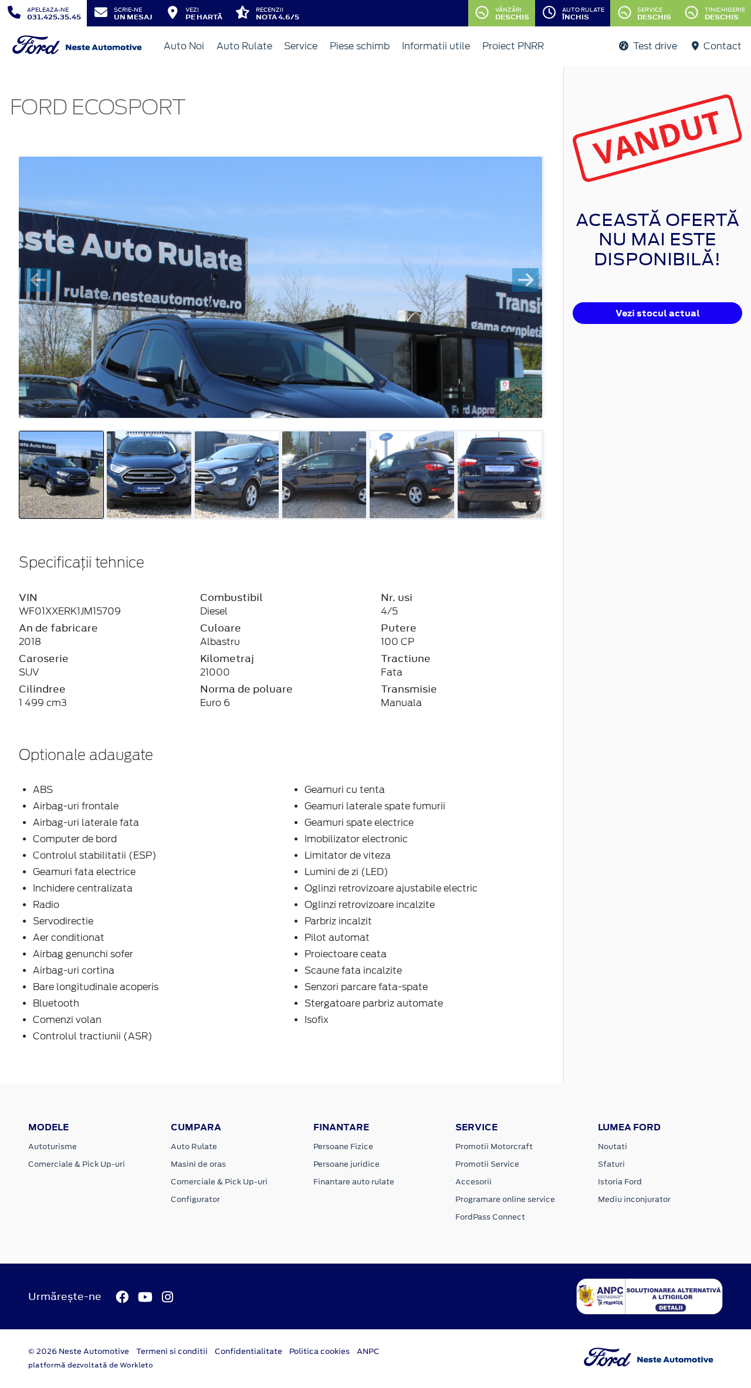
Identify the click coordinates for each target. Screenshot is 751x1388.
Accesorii (473, 1181)
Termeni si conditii (172, 1351)
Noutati (612, 1146)
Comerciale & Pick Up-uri (76, 1164)
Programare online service (505, 1199)
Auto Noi (184, 46)
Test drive (654, 46)
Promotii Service (487, 1164)
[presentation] (38, 280)
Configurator (195, 1199)
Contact (721, 46)
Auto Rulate (244, 46)
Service (300, 46)
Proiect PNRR (513, 46)
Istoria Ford (620, 1181)
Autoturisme (52, 1146)
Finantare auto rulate (353, 1181)
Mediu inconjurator (634, 1199)
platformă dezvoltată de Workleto (90, 1365)
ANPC (368, 1351)
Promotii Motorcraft (494, 1146)
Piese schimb (360, 46)
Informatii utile (436, 46)
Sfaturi (611, 1164)
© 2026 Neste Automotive (78, 1351)
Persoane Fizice (343, 1146)
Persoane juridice (346, 1164)
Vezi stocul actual (657, 313)
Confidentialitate (248, 1351)
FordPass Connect (490, 1216)
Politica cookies (319, 1351)
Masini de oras (198, 1164)
